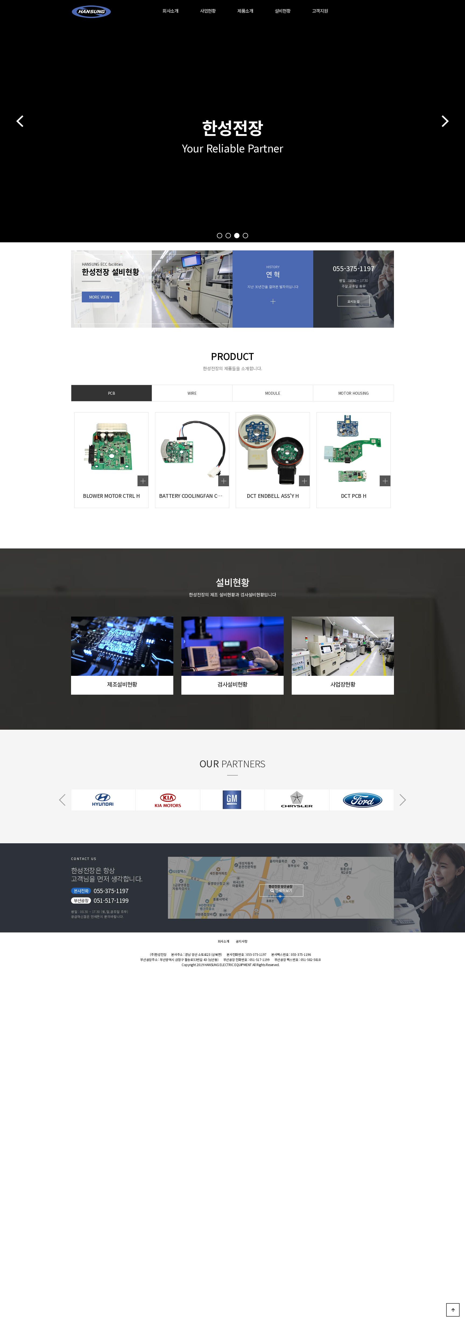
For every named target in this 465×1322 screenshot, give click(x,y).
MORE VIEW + (100, 297)
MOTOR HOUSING (353, 393)
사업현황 (208, 11)
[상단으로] (453, 1310)
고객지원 (320, 11)
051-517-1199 (111, 900)
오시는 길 (353, 301)
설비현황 (283, 11)
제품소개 (245, 11)
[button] (219, 235)
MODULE (272, 393)
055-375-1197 (111, 891)
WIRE (192, 393)
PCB (111, 393)
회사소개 (170, 11)
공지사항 (241, 941)
